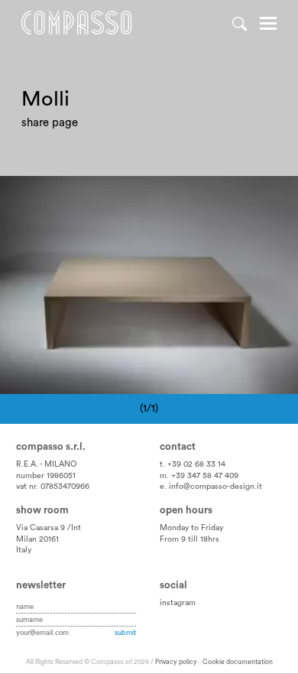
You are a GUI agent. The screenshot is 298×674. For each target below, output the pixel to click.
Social (173, 585)
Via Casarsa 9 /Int (48, 528)
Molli (111, 194)
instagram (178, 603)
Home (76, 22)
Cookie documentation (237, 662)
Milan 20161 (37, 539)
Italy (23, 550)
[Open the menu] (268, 25)
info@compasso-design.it (215, 486)
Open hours (186, 510)
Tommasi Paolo (51, 194)
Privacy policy (176, 662)
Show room (42, 510)
